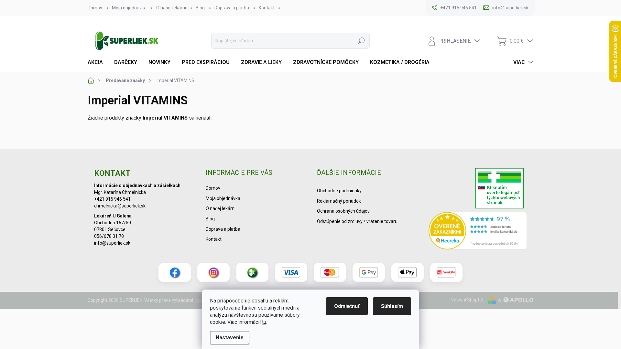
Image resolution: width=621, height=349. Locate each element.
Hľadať (361, 40)
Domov (95, 7)
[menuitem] (98, 62)
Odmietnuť (347, 306)
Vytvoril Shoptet (467, 299)
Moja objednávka (129, 7)
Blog (200, 7)
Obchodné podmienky (339, 190)
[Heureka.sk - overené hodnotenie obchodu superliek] (478, 230)
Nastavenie (230, 337)
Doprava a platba (231, 7)
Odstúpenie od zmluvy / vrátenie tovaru (357, 221)
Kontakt (267, 7)
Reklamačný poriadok (339, 201)
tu (264, 322)
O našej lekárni (171, 7)
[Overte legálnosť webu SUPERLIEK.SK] (499, 189)
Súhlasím (392, 306)
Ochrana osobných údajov (343, 211)
